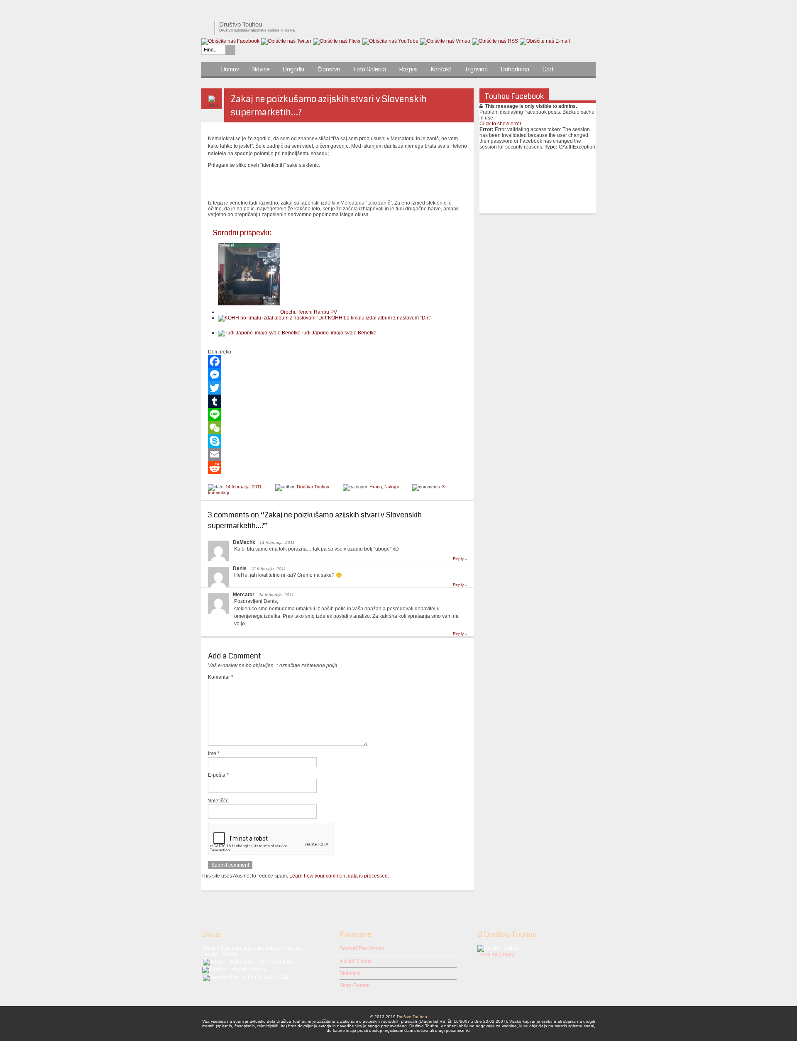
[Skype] (337, 441)
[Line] (337, 414)
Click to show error (500, 124)
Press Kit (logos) (495, 955)
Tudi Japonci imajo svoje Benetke (338, 333)
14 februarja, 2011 (243, 486)
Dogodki (293, 69)
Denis (240, 568)
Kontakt (441, 69)
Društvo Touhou (313, 486)
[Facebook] (337, 361)
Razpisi (408, 69)
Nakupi (391, 486)
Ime (214, 753)
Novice (261, 69)
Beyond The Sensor (362, 948)
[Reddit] (337, 467)
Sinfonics (350, 973)
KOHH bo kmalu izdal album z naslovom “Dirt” (379, 318)
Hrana (375, 486)
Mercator (243, 594)
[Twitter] (337, 388)
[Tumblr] (337, 401)
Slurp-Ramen (355, 985)
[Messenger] (337, 374)
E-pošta (218, 775)
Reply (460, 558)
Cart (548, 69)
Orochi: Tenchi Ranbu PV (308, 312)
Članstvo (329, 69)
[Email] (337, 454)
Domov (230, 69)
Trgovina (476, 69)
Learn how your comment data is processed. (339, 876)
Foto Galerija (370, 69)
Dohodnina (515, 69)
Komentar (220, 677)
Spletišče (218, 801)
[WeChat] (337, 427)
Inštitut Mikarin (356, 961)
